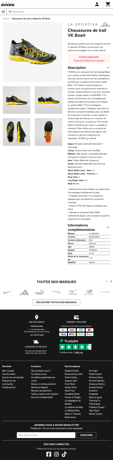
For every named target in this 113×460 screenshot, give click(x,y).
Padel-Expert (95, 374)
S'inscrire (86, 435)
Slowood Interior (97, 383)
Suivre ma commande (13, 377)
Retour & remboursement (43, 383)
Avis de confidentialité (42, 397)
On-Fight (93, 370)
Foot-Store (70, 383)
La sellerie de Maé (74, 407)
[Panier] (108, 4)
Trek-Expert (94, 403)
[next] (111, 281)
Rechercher (18, 11)
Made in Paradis (73, 413)
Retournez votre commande (35, 353)
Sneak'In (93, 390)
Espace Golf (71, 380)
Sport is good (95, 397)
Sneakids (93, 393)
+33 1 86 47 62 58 (37, 335)
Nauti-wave (70, 417)
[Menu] (3, 11)
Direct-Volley (71, 377)
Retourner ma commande (9, 382)
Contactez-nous (36, 326)
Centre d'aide (8, 374)
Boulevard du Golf (73, 374)
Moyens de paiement (41, 390)
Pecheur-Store (96, 377)
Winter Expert (95, 413)
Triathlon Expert (96, 407)
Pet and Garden (96, 380)
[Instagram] (56, 454)
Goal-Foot (70, 390)
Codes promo (8, 387)
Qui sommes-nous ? (41, 370)
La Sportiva (83, 24)
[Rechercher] (10, 11)
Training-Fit (94, 400)
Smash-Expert (96, 387)
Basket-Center (72, 370)
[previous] (106, 281)
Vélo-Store (94, 410)
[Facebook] (49, 454)
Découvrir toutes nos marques (56, 302)
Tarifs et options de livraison (44, 393)
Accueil (6, 18)
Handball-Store (72, 393)
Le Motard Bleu (72, 410)
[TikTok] (64, 454)
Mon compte (8, 370)
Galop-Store (71, 387)
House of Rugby (73, 397)
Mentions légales (39, 387)
